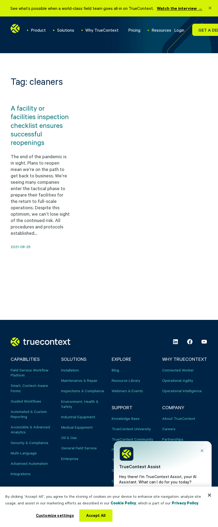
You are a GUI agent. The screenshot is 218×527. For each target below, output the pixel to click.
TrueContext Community (132, 439)
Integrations (21, 473)
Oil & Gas (69, 437)
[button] (210, 8)
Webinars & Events (127, 390)
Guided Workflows (26, 401)
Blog (115, 370)
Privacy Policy (185, 502)
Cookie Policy (123, 502)
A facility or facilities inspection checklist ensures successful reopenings (40, 125)
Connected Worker (178, 370)
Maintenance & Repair (79, 380)
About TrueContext (178, 418)
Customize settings (55, 515)
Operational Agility (177, 380)
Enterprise (69, 458)
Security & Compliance (29, 442)
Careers (168, 428)
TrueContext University (131, 428)
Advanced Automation (29, 463)
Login (179, 30)
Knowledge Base (126, 418)
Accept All (96, 515)
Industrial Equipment (78, 416)
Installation (70, 370)
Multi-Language (24, 452)
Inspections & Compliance (82, 390)
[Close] (209, 495)
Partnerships (172, 439)
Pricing (134, 30)
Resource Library (126, 380)
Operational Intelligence (182, 390)
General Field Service (79, 447)
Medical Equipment (77, 427)
